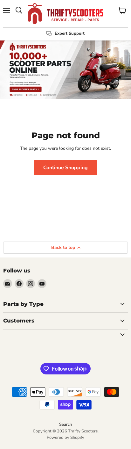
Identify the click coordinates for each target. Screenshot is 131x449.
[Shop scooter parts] (65, 69)
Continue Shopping (65, 167)
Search (65, 424)
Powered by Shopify (65, 437)
